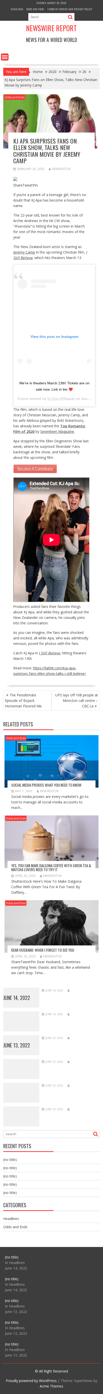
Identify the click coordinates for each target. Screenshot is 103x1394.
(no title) (10, 1159)
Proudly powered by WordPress (31, 1380)
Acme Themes (51, 1386)
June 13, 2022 (16, 1045)
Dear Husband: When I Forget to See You (42, 950)
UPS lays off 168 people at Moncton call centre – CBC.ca (76, 700)
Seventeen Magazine (57, 431)
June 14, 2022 (16, 997)
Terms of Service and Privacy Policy (69, 9)
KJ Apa (53, 399)
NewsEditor (61, 169)
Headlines (17, 9)
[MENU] (4, 57)
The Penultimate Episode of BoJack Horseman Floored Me (23, 700)
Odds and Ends (35, 9)
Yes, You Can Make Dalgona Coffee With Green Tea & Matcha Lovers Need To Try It (51, 867)
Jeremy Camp (24, 252)
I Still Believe (49, 653)
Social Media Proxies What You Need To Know (46, 785)
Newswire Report (51, 28)
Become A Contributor (35, 469)
